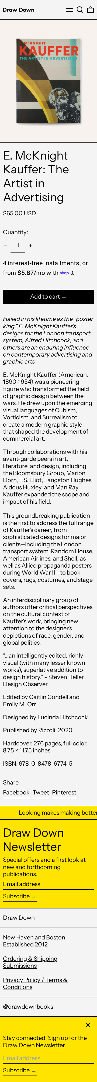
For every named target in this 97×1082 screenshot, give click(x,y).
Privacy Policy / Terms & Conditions (35, 983)
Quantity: (15, 232)
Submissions (20, 965)
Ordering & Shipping (30, 958)
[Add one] (30, 246)
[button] (80, 9)
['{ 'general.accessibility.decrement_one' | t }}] (5, 246)
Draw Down (19, 917)
